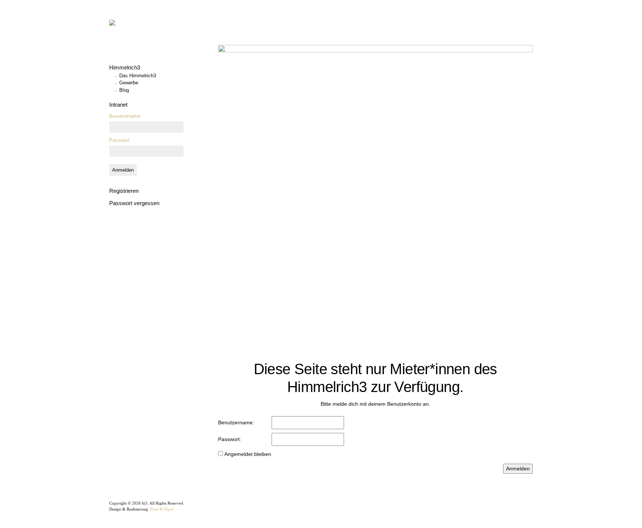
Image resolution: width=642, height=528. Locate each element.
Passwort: (120, 140)
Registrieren (124, 191)
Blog (124, 90)
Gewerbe (128, 82)
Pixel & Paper (162, 509)
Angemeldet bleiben (247, 454)
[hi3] (137, 22)
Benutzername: (125, 116)
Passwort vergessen (134, 203)
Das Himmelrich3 (137, 75)
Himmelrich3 (124, 67)
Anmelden (123, 170)
